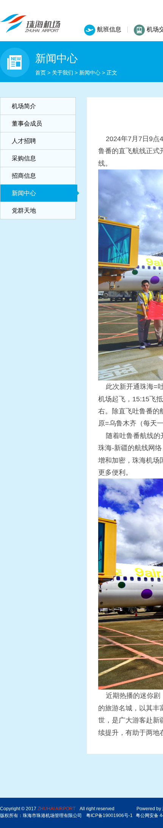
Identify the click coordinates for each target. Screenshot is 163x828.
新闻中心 (89, 73)
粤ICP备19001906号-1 (109, 815)
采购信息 (24, 158)
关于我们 (62, 73)
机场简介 (24, 106)
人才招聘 (24, 141)
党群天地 (24, 210)
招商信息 (24, 175)
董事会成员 (27, 123)
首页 (40, 73)
